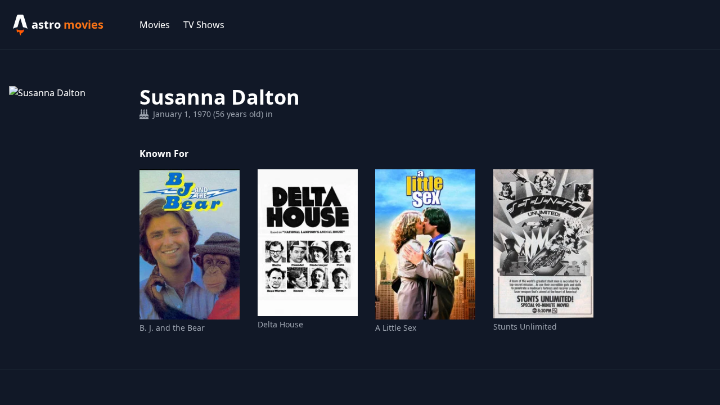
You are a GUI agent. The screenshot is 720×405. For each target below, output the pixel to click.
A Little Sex (395, 327)
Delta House (280, 324)
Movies (155, 25)
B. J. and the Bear (172, 327)
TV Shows (203, 25)
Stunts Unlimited (525, 326)
